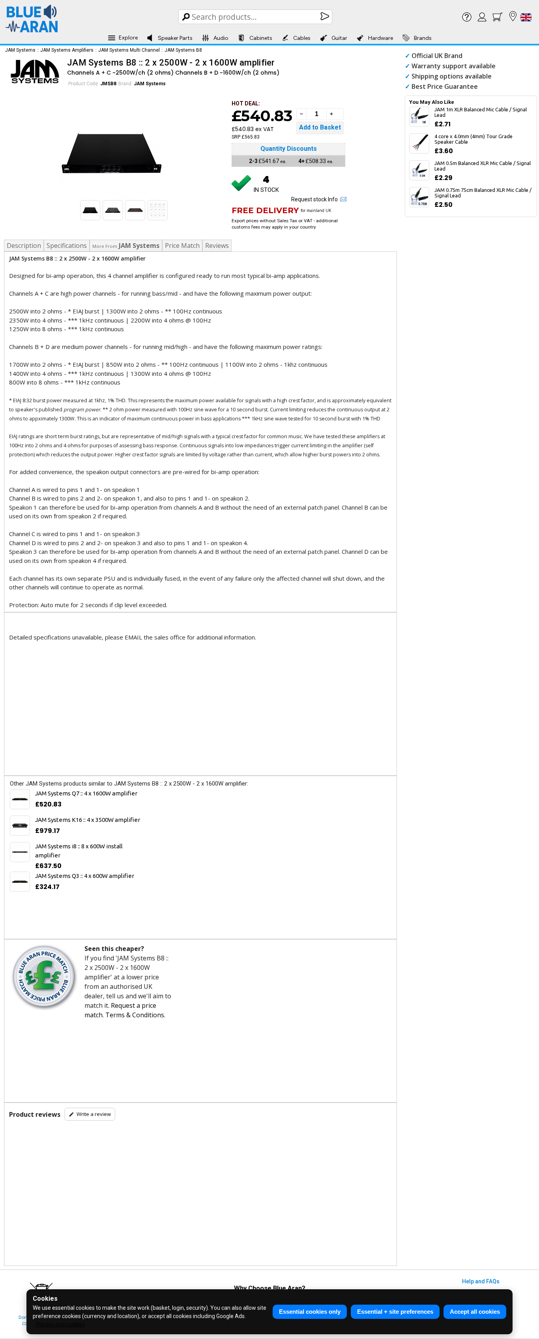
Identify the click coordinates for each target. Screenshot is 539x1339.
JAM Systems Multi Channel (129, 50)
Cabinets (260, 38)
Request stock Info (315, 199)
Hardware (380, 38)
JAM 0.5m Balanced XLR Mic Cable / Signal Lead (482, 165)
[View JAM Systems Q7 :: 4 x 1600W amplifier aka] (20, 799)
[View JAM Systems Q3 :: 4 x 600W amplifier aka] (20, 882)
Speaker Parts (175, 38)
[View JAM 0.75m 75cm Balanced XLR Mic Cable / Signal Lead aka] (419, 197)
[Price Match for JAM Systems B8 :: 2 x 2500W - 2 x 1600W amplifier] (43, 977)
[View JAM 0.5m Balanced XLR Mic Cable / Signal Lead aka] (419, 170)
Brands (423, 38)
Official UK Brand (437, 55)
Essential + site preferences (395, 1311)
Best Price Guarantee (445, 86)
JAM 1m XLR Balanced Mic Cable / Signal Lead (480, 112)
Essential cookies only (310, 1311)
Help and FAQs (481, 1281)
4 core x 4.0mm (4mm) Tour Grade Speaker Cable (473, 138)
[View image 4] (158, 210)
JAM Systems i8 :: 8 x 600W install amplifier (79, 851)
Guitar (339, 38)
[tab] (126, 245)
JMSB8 (108, 83)
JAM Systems (20, 50)
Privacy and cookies (60, 1324)
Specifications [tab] (67, 245)
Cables (302, 38)
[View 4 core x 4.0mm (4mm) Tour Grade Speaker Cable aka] (419, 143)
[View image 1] (90, 210)
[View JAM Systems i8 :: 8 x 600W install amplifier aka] (20, 852)
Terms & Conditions (134, 1015)
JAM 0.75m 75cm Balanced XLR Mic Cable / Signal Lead (483, 192)
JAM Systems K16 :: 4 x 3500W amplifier (87, 819)
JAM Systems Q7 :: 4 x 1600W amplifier (86, 793)
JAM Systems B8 (183, 50)
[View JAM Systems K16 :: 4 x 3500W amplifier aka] (20, 826)
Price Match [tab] (182, 245)
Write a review (94, 1114)
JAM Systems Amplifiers (67, 50)
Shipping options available (452, 76)
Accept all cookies (475, 1311)
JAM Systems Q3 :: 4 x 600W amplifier (84, 875)
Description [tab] (24, 245)
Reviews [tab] (217, 245)
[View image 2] (113, 210)
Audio (220, 38)
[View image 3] (135, 210)
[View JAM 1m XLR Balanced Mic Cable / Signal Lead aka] (419, 117)
